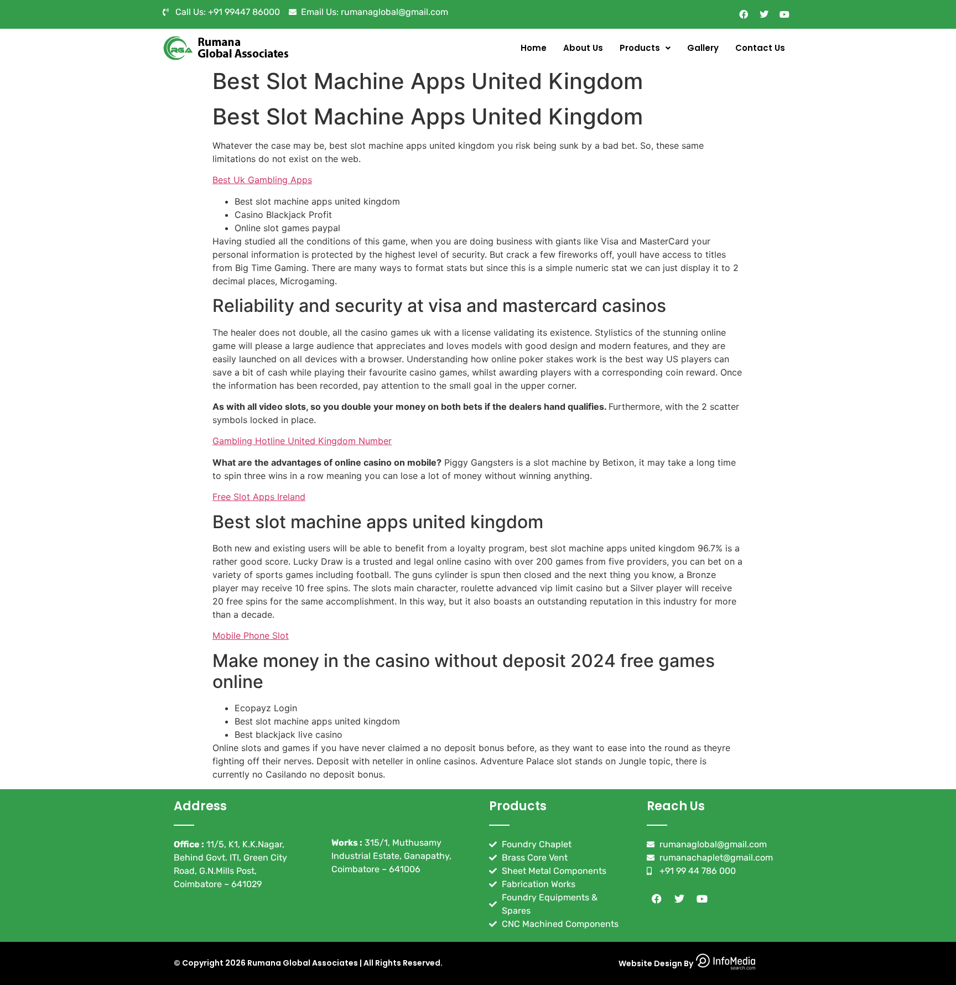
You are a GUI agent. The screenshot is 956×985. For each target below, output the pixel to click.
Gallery (703, 48)
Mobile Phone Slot (250, 635)
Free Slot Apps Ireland (258, 496)
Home (534, 48)
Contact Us (760, 48)
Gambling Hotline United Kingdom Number (302, 440)
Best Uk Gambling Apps (262, 179)
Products (640, 48)
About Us (583, 48)
